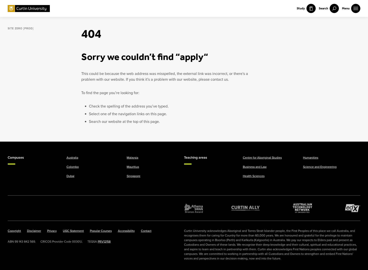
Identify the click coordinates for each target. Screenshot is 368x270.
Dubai (70, 176)
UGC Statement (73, 231)
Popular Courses (101, 231)
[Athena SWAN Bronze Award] (193, 208)
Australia (72, 157)
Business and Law (255, 167)
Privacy (52, 231)
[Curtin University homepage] (29, 8)
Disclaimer (34, 231)
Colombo (73, 167)
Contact (146, 231)
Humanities (310, 157)
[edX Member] (352, 208)
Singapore (133, 176)
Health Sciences (253, 176)
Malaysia (132, 157)
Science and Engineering (320, 167)
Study (301, 8)
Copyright (14, 231)
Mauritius (133, 167)
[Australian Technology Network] (302, 208)
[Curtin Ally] (245, 208)
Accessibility (126, 231)
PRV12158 (104, 241)
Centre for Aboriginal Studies (262, 157)
